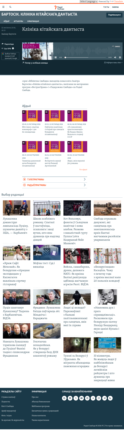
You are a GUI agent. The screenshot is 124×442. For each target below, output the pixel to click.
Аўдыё (6, 21)
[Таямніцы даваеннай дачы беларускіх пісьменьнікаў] (32, 146)
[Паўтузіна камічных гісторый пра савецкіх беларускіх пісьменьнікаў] (55, 115)
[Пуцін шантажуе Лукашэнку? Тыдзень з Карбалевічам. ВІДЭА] (16, 297)
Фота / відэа (6, 416)
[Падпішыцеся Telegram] (104, 398)
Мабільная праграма (41, 406)
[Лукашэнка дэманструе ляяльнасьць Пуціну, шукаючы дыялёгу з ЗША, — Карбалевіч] (16, 208)
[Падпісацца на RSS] (110, 398)
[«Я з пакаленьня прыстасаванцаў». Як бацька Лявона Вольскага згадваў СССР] (77, 115)
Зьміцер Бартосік (8, 34)
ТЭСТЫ (106, 7)
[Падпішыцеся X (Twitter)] (76, 398)
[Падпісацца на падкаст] (87, 398)
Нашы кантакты (39, 416)
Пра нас (35, 397)
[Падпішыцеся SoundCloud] (93, 398)
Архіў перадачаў (8, 411)
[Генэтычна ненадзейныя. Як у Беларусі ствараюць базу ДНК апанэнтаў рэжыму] (47, 331)
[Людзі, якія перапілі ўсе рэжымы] (77, 146)
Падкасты (5, 402)
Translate (118, 2)
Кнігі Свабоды (7, 406)
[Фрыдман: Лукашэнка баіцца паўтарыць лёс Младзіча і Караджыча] (47, 297)
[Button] (8, 44)
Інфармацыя (33, 21)
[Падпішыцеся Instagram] (98, 398)
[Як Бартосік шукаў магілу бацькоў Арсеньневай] (55, 146)
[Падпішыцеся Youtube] (81, 398)
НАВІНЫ (115, 7)
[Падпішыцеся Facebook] (70, 398)
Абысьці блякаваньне (41, 402)
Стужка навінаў (8, 397)
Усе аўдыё (83, 170)
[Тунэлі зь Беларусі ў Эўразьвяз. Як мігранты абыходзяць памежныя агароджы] (77, 345)
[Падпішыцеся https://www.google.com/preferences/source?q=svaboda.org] (64, 398)
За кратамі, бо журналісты (12, 420)
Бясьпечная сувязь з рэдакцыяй (45, 411)
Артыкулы (18, 21)
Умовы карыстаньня (40, 420)
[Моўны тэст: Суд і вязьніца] (47, 252)
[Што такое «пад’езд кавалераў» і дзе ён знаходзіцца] (32, 115)
